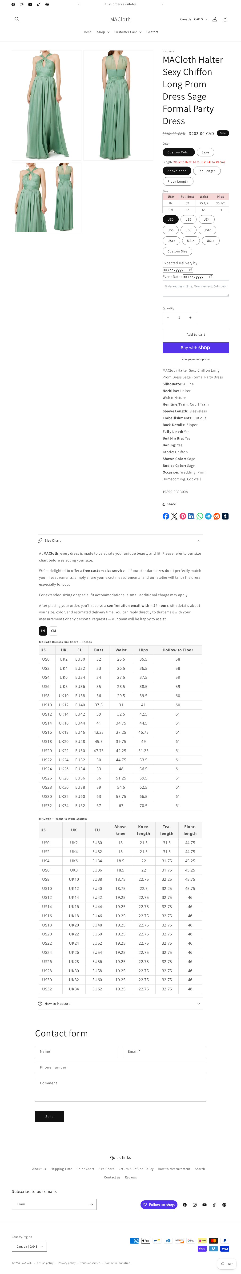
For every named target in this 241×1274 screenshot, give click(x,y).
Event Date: (172, 276)
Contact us (112, 1177)
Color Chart (85, 1169)
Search (200, 1169)
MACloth (26, 1263)
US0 (171, 219)
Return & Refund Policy (135, 1169)
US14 (191, 241)
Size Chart (106, 1169)
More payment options (195, 359)
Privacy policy (67, 1263)
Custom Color (179, 152)
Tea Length (207, 171)
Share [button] (171, 504)
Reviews (131, 1177)
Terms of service (90, 1263)
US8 (188, 230)
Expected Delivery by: (181, 262)
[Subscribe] (91, 1204)
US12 (171, 241)
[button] (17, 19)
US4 (207, 219)
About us (39, 1169)
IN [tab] (43, 630)
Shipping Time (61, 1169)
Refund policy (45, 1263)
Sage (205, 152)
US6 (171, 230)
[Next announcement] (162, 4)
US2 (188, 219)
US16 (211, 241)
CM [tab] (53, 630)
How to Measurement (174, 1169)
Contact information (117, 1263)
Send (49, 1116)
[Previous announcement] (78, 4)
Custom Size (177, 251)
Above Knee (177, 171)
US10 (207, 230)
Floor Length (178, 181)
